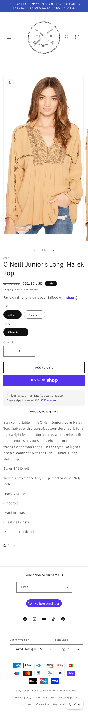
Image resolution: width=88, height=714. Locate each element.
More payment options (44, 411)
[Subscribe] (67, 587)
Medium (34, 314)
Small (12, 314)
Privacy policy (23, 697)
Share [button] (12, 545)
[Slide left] (34, 250)
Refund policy (68, 690)
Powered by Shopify (44, 690)
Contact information (37, 704)
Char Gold (16, 332)
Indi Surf (26, 690)
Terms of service (45, 697)
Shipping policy (68, 697)
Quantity (9, 342)
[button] (9, 37)
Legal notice (60, 704)
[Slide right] (54, 250)
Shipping (8, 289)
